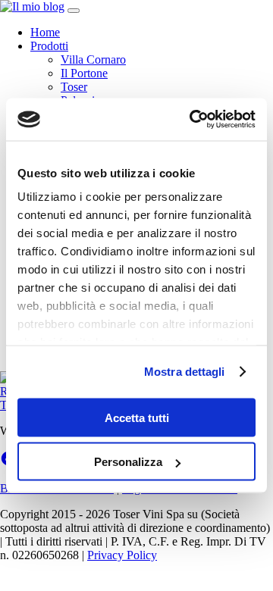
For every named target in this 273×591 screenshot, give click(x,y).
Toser (74, 86)
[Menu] (73, 10)
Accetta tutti (137, 417)
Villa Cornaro (93, 59)
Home (45, 32)
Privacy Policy (122, 555)
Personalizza (128, 461)
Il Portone (84, 73)
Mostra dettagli (184, 371)
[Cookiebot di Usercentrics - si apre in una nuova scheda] (193, 120)
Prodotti (49, 45)
